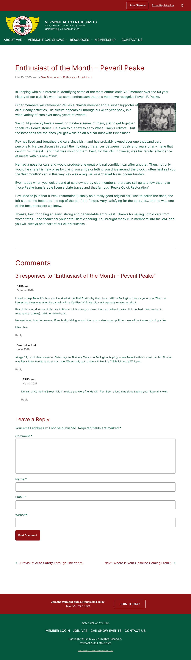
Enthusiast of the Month (77, 77)
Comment (23, 436)
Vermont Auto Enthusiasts (71, 22)
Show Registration (163, 5)
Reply (18, 335)
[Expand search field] (182, 5)
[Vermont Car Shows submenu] (66, 40)
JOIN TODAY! (130, 604)
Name (21, 479)
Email (20, 497)
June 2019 (23, 349)
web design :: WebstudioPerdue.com (95, 650)
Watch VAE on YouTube (95, 623)
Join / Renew (137, 5)
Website (21, 515)
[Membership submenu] (117, 40)
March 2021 (30, 383)
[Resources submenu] (91, 40)
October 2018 (25, 290)
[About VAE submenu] (24, 40)
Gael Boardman (50, 77)
